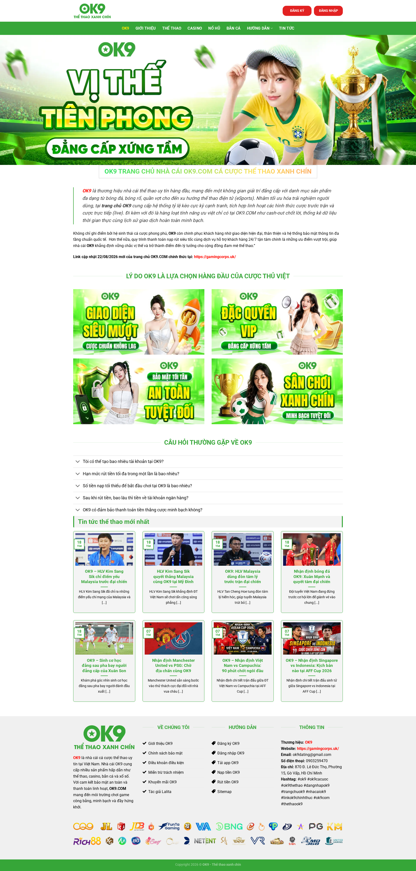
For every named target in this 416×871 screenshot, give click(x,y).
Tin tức (286, 28)
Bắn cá (234, 28)
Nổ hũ (214, 28)
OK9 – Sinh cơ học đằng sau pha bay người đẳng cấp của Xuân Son (104, 665)
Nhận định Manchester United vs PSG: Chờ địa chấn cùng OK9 (173, 665)
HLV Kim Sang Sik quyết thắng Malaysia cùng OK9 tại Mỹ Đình (173, 576)
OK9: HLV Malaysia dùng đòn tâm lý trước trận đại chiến (242, 576)
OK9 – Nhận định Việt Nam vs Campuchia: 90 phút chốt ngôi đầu (242, 665)
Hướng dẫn (258, 28)
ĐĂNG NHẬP (328, 11)
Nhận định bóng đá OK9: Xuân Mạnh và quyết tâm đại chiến (311, 576)
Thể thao (172, 28)
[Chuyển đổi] (78, 462)
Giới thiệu (146, 28)
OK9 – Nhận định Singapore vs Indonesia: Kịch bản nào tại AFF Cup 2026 (312, 665)
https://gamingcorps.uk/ (215, 256)
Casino (195, 28)
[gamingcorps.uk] (97, 11)
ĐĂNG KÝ (297, 11)
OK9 (125, 28)
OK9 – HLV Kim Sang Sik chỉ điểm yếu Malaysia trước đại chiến (104, 576)
